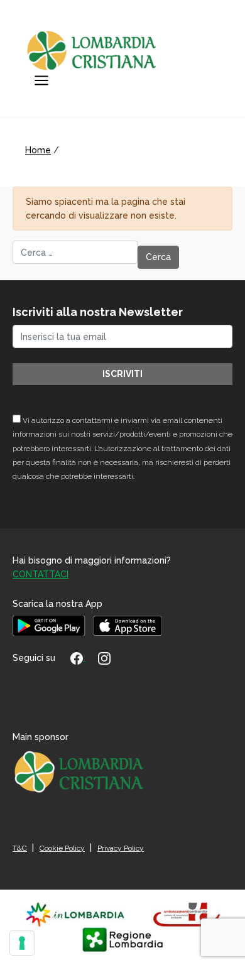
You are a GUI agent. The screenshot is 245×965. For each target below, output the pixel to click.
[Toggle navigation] (41, 80)
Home (38, 150)
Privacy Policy (120, 848)
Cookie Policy (62, 848)
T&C (20, 848)
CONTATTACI (40, 574)
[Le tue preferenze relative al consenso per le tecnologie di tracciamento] (22, 943)
